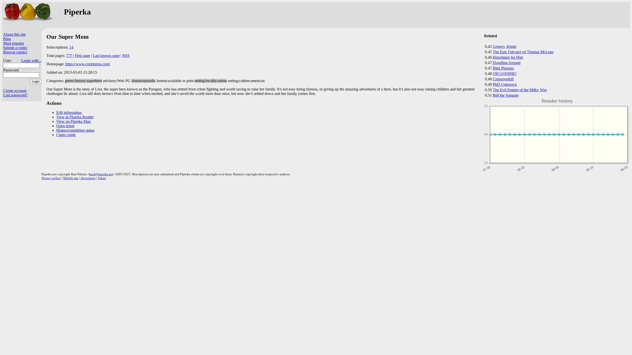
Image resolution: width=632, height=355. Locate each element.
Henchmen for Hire (508, 57)
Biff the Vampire (506, 95)
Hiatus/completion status (75, 130)
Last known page (106, 55)
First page (82, 55)
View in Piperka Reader (75, 117)
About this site (14, 34)
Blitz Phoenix (503, 68)
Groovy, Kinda (504, 46)
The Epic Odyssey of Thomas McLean (523, 52)
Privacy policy (51, 178)
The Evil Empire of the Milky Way (520, 90)
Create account (14, 91)
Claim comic (66, 135)
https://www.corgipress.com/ (87, 64)
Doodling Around (506, 63)
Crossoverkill (503, 79)
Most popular (13, 43)
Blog (7, 39)
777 (69, 55)
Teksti (102, 178)
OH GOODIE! (504, 73)
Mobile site (71, 178)
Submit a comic (15, 48)
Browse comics (15, 52)
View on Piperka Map (73, 121)
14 (71, 47)
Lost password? (15, 95)
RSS (126, 55)
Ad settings (88, 178)
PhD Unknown (505, 84)
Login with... (31, 60)
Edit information (69, 112)
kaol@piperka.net (101, 174)
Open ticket (65, 126)
